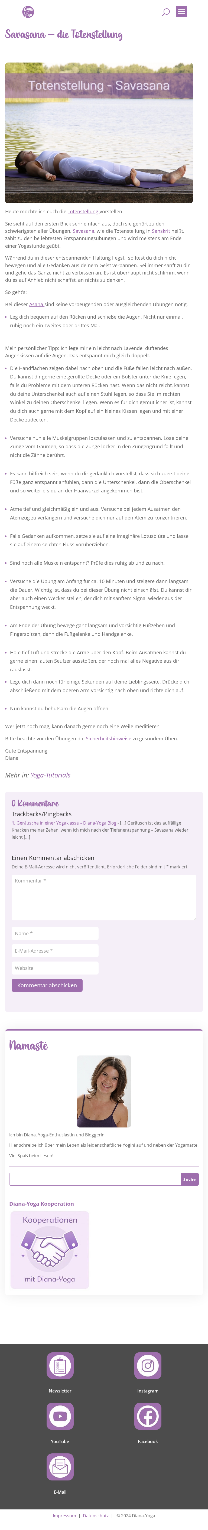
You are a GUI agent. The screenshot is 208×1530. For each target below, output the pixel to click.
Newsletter (60, 1391)
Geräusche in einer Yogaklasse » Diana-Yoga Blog (66, 823)
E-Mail (60, 1492)
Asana (36, 304)
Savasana (83, 231)
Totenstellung (84, 211)
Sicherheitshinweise (109, 738)
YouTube (60, 1441)
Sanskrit (161, 231)
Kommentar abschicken (47, 985)
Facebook (148, 1441)
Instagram (147, 1391)
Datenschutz (96, 1516)
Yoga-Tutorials (50, 774)
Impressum (64, 1516)
